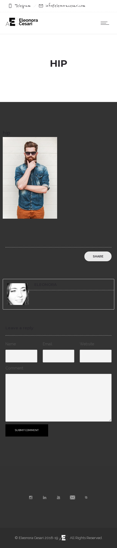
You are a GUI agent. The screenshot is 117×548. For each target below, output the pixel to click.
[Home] (21, 25)
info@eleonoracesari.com (65, 5)
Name (10, 344)
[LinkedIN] (44, 497)
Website (87, 344)
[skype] (86, 497)
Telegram (23, 5)
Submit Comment (27, 430)
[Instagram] (31, 497)
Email (47, 344)
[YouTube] (58, 497)
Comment (14, 368)
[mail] (72, 497)
